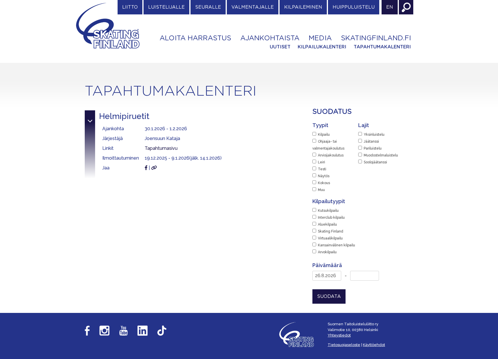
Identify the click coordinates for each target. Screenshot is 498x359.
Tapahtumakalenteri (382, 47)
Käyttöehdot (374, 345)
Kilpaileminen (303, 7)
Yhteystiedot (339, 335)
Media (320, 38)
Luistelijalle (166, 7)
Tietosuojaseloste (344, 345)
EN (389, 7)
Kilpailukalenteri (322, 47)
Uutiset (280, 47)
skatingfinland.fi (376, 38)
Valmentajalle (252, 7)
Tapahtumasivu (161, 148)
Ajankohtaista (269, 38)
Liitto (130, 7)
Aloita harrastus (195, 38)
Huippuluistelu (354, 7)
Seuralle (208, 7)
